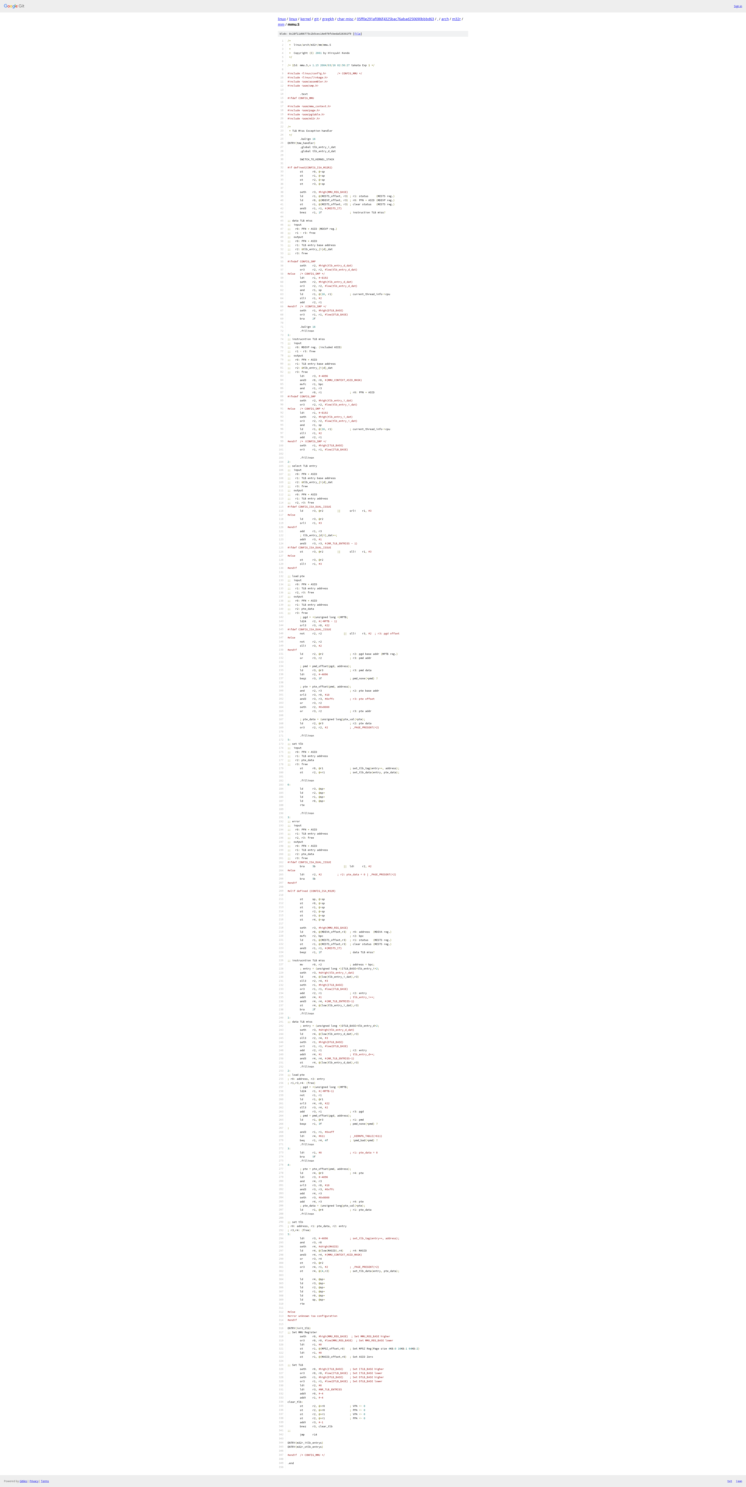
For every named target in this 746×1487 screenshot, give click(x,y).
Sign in (738, 6)
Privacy (34, 1481)
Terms (45, 1481)
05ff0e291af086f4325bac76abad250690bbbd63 (395, 19)
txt (729, 1481)
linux (282, 19)
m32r (456, 19)
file (357, 33)
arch (445, 19)
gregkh (328, 19)
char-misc (345, 19)
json (739, 1481)
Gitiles (23, 1481)
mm (281, 24)
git (316, 19)
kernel (305, 19)
